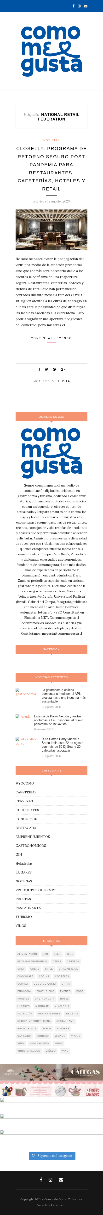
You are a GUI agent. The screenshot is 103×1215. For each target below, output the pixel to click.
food (80, 991)
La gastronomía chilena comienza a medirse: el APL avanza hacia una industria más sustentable (64, 695)
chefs (34, 969)
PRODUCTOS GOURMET (36, 890)
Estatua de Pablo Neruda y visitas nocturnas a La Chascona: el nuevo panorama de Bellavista (58, 720)
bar (45, 954)
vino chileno (39, 1043)
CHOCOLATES (27, 810)
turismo (43, 1036)
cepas (57, 961)
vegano (60, 1036)
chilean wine (68, 969)
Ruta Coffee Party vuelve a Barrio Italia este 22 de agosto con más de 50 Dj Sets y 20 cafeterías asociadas (62, 744)
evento (65, 991)
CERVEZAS (24, 801)
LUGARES (24, 872)
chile (49, 969)
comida (22, 984)
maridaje (42, 1006)
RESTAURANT (65, 1021)
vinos (59, 1043)
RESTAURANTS (28, 908)
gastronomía (44, 999)
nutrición (25, 1013)
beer (57, 954)
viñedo (51, 1051)
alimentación (27, 954)
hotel (64, 999)
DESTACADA (26, 828)
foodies (23, 999)
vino (20, 1043)
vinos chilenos (28, 1051)
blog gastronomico (32, 961)
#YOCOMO (25, 783)
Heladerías (24, 863)
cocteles (62, 976)
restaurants (27, 1028)
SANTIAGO (24, 1036)
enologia (24, 991)
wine (65, 1051)
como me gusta (45, 984)
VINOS (21, 926)
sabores (63, 1028)
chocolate (25, 976)
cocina (44, 976)
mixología (62, 1006)
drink (66, 984)
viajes (75, 1036)
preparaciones (49, 1013)
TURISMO (24, 917)
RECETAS (23, 899)
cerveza (73, 961)
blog (70, 954)
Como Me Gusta (54, 381)
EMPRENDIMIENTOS (33, 837)
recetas (72, 1013)
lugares (23, 1006)
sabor (46, 1028)
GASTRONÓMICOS (31, 845)
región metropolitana (34, 1021)
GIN (19, 854)
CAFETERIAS (26, 792)
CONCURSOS (26, 819)
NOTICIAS (51, 140)
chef (21, 969)
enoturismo (45, 991)
